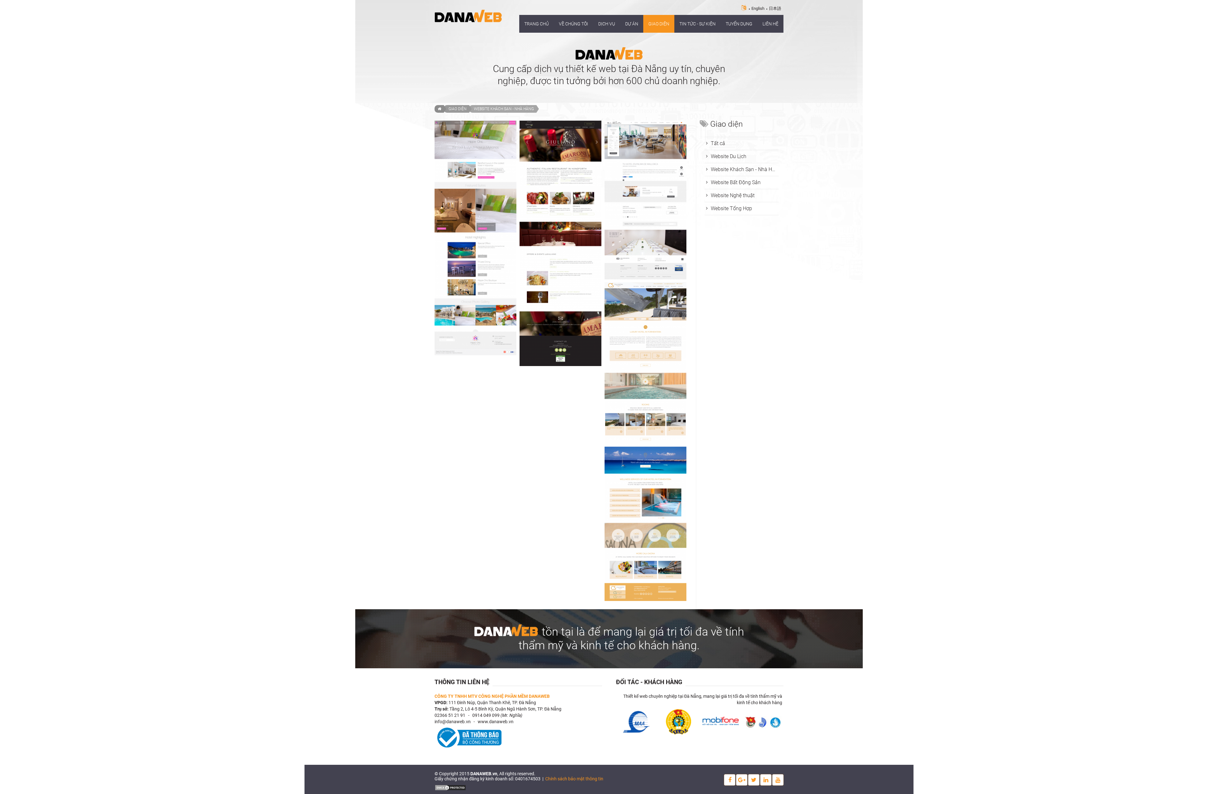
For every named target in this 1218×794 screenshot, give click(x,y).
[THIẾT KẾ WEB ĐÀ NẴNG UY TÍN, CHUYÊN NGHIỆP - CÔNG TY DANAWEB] (468, 15)
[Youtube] (777, 779)
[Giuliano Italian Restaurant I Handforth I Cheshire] (560, 243)
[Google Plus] (741, 779)
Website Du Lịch (728, 156)
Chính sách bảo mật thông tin (574, 778)
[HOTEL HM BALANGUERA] (645, 200)
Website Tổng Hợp (731, 208)
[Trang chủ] (439, 109)
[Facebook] (729, 779)
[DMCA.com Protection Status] (450, 787)
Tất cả (718, 143)
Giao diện (458, 109)
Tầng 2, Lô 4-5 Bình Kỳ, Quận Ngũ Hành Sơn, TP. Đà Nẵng (505, 708)
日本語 (775, 8)
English (757, 8)
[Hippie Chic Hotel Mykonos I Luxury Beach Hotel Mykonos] (475, 238)
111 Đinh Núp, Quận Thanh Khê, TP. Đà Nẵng (492, 702)
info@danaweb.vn (453, 721)
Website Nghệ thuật (733, 195)
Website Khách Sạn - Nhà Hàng (504, 109)
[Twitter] (753, 779)
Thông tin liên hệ (462, 682)
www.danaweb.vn (496, 721)
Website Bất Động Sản (736, 182)
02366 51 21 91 (450, 715)
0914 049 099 (486, 715)
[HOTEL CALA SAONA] (645, 441)
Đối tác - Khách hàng (649, 682)
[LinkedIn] (765, 779)
